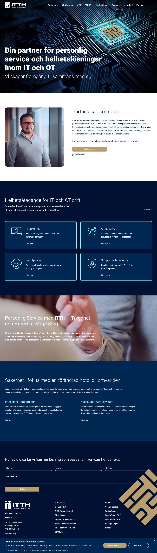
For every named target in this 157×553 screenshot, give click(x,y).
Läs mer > (30, 244)
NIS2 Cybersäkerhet (64, 511)
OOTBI (108, 503)
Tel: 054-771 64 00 (13, 513)
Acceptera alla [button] (115, 545)
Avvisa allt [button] (138, 545)
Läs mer (69, 550)
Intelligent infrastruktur (65, 528)
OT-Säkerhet (60, 507)
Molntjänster (60, 515)
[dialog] (78, 545)
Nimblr (108, 528)
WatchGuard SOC (112, 519)
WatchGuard (110, 511)
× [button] (154, 540)
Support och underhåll (65, 519)
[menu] (151, 5)
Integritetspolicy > (11, 533)
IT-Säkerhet (60, 503)
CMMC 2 (59, 532)
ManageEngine (111, 523)
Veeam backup (111, 507)
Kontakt (8, 518)
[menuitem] (52, 5)
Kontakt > (148, 209)
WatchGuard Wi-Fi (113, 515)
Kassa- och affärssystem (66, 523)
